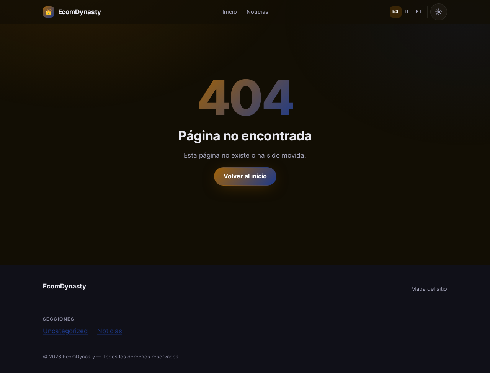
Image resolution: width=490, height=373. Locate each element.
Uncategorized (65, 331)
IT (407, 11)
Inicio (229, 11)
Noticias (257, 11)
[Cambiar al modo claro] (438, 11)
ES (395, 11)
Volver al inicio (245, 176)
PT (419, 11)
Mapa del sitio (429, 288)
